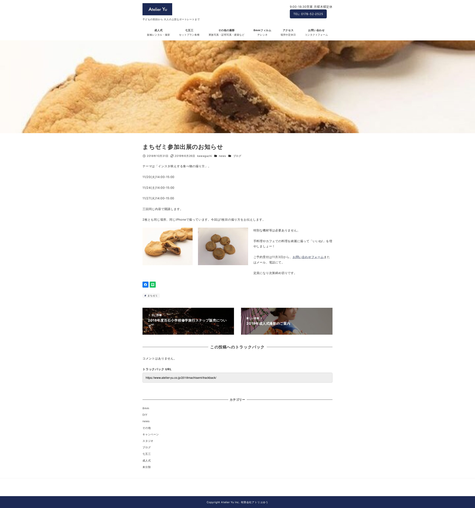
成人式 (146, 460)
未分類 (146, 467)
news (222, 155)
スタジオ (147, 440)
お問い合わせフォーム (308, 257)
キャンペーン (150, 434)
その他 (146, 427)
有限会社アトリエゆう (254, 502)
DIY (144, 414)
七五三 (146, 453)
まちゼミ (152, 295)
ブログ (237, 155)
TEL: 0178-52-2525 (308, 14)
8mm (145, 408)
